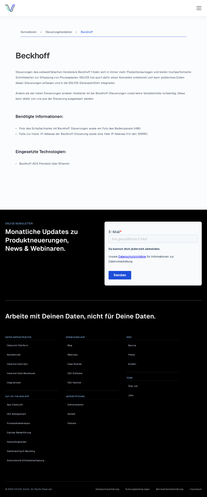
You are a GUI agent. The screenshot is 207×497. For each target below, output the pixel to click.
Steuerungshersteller (58, 32)
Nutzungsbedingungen (137, 489)
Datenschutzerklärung (107, 489)
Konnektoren (28, 32)
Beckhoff (87, 32)
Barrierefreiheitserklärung (170, 489)
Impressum (196, 489)
